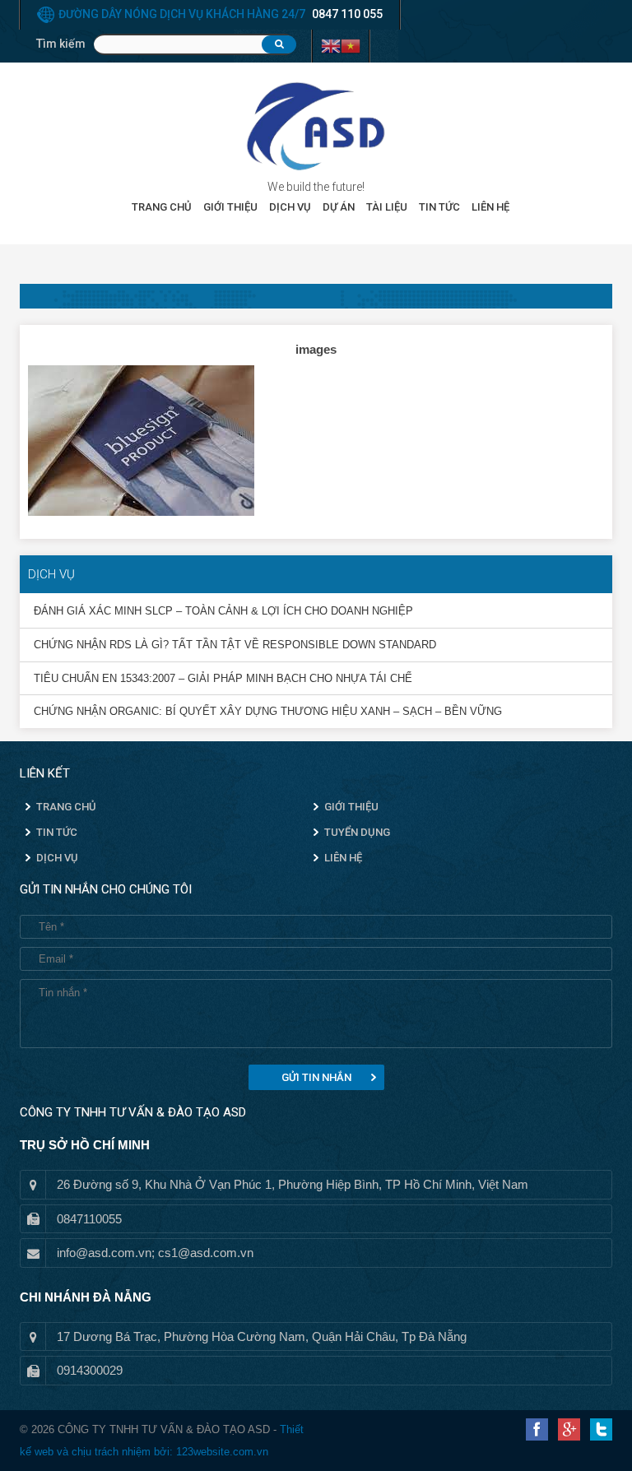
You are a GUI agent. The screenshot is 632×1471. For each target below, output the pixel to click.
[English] (331, 44)
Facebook (537, 1429)
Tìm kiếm (61, 43)
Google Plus (569, 1429)
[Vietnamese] (350, 44)
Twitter (601, 1429)
